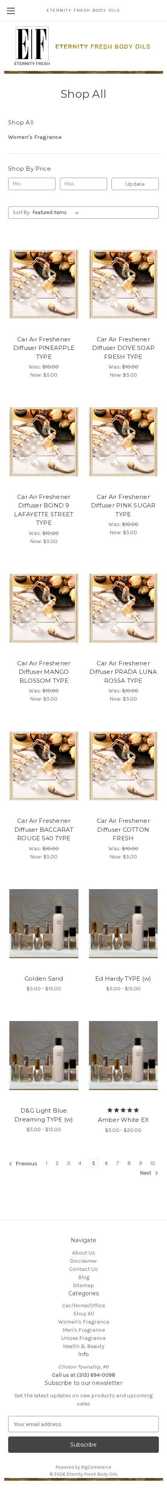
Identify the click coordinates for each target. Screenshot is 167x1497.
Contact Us (83, 1269)
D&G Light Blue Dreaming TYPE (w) (43, 1115)
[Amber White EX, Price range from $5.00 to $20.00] (123, 1055)
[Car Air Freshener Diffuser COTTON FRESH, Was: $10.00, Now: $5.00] (123, 765)
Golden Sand (43, 978)
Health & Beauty (83, 1346)
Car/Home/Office (83, 1305)
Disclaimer (83, 1261)
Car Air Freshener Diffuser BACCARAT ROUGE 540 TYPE (43, 829)
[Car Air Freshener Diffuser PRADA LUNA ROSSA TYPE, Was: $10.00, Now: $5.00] (123, 608)
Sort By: (21, 212)
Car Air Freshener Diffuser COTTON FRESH (123, 829)
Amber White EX (123, 1119)
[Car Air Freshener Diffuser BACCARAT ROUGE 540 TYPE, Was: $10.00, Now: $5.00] (43, 765)
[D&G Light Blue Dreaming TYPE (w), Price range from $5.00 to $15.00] (43, 1055)
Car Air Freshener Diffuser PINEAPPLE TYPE (44, 348)
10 (152, 1163)
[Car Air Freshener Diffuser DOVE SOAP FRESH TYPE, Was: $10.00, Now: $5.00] (123, 284)
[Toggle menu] (10, 10)
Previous (25, 1163)
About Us (83, 1253)
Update (135, 184)
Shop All (83, 1313)
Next (146, 1173)
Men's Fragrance (84, 1330)
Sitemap (83, 1285)
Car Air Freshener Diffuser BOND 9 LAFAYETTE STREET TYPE (43, 510)
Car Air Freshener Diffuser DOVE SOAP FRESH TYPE (123, 348)
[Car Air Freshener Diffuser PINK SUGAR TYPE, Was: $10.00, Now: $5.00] (123, 441)
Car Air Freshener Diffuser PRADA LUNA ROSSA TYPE (123, 671)
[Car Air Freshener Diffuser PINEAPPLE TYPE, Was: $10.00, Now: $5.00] (43, 284)
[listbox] (57, 212)
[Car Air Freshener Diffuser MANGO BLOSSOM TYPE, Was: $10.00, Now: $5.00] (43, 608)
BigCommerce (96, 1467)
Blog (83, 1277)
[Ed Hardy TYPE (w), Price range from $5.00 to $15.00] (123, 923)
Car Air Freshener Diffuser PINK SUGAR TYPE (123, 505)
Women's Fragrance (35, 136)
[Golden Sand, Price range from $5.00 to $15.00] (43, 923)
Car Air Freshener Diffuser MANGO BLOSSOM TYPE (43, 671)
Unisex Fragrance (83, 1338)
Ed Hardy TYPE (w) (123, 978)
